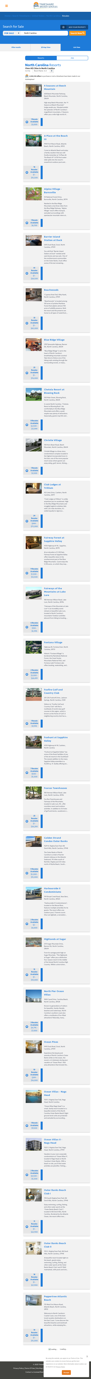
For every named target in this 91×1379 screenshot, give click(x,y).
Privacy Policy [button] (60, 1367)
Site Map (39, 1368)
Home (7, 16)
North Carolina (53, 16)
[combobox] (44, 33)
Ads (72, 58)
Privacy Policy (18, 1368)
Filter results (16, 47)
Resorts (41, 58)
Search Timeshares (21, 16)
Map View (46, 47)
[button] (12, 33)
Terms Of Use (30, 1368)
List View (76, 47)
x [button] (87, 1356)
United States (38, 16)
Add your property (77, 27)
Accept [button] (66, 1372)
